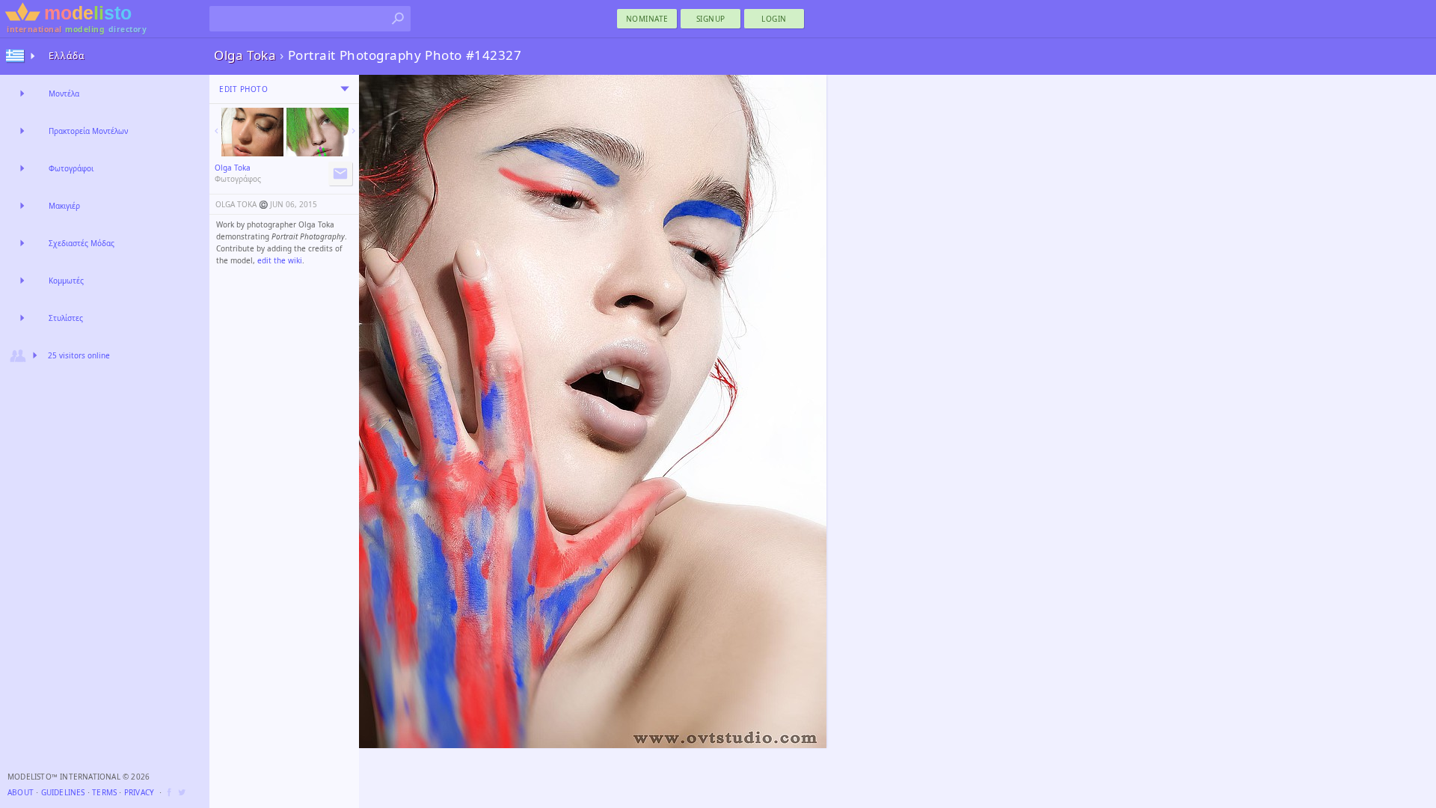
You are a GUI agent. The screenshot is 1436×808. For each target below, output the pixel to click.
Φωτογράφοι (71, 168)
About (20, 792)
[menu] (345, 89)
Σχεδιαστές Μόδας (81, 243)
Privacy (139, 792)
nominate (647, 18)
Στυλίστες (66, 318)
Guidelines (63, 792)
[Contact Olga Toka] (340, 174)
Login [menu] (774, 18)
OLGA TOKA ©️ (241, 204)
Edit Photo (243, 89)
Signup (710, 18)
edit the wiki (279, 260)
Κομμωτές (66, 280)
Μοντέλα (64, 93)
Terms (104, 792)
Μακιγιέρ (64, 206)
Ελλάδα (67, 55)
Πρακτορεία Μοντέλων (88, 131)
